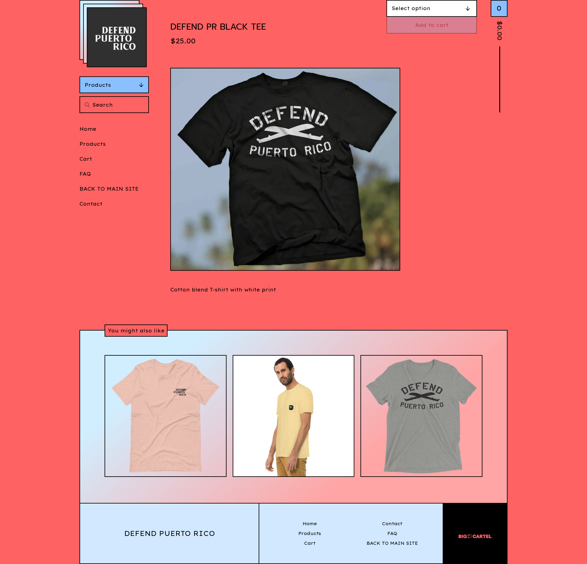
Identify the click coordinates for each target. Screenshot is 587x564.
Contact (90, 204)
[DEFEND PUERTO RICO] (117, 37)
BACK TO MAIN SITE (109, 189)
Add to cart (432, 25)
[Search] (87, 104)
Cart (85, 159)
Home (87, 129)
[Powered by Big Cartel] (475, 533)
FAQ (85, 174)
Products (98, 85)
